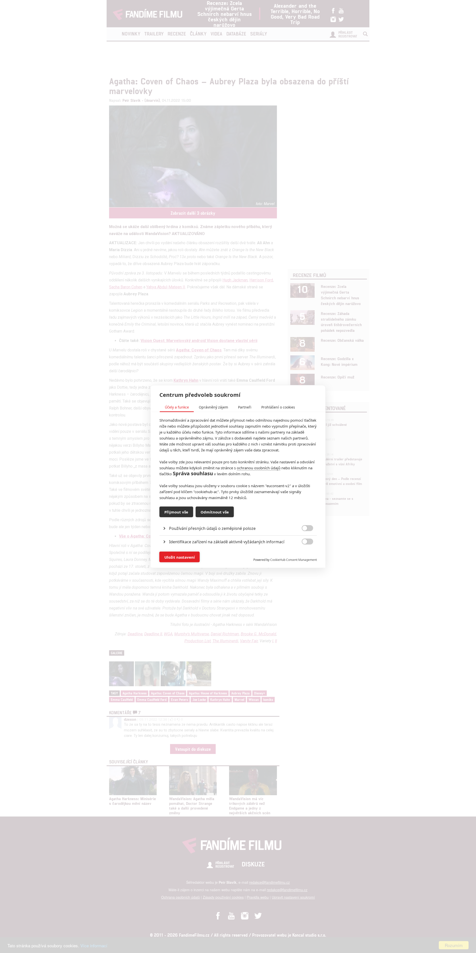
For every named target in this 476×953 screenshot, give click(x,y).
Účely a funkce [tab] (177, 407)
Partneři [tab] (244, 407)
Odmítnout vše (215, 511)
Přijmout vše (176, 511)
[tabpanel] (238, 517)
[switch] (303, 554)
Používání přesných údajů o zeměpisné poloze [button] (212, 528)
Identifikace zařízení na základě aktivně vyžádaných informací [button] (226, 542)
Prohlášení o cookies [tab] (278, 407)
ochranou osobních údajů (258, 467)
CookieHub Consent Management (293, 560)
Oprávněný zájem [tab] (213, 407)
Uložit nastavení (179, 556)
